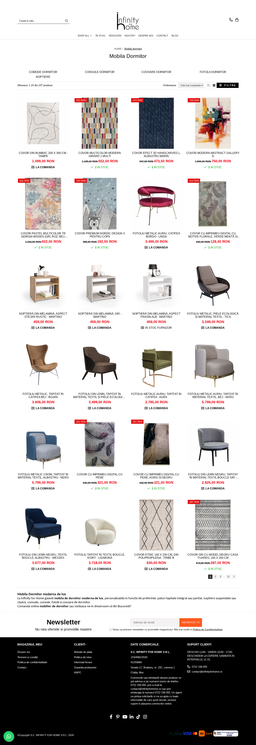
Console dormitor (100, 72)
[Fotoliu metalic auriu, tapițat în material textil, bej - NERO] (212, 364)
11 (228, 576)
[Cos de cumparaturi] (237, 20)
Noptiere (43, 76)
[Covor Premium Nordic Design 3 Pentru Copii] (99, 203)
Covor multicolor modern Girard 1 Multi (100, 155)
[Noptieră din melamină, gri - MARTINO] (99, 283)
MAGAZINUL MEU (29, 644)
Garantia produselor (85, 667)
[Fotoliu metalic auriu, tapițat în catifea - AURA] (156, 364)
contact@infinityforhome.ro (206, 671)
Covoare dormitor (156, 72)
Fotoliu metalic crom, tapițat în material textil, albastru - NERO (43, 476)
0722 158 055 (199, 666)
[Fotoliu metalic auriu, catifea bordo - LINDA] (156, 203)
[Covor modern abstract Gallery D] (212, 123)
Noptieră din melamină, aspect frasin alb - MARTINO (156, 315)
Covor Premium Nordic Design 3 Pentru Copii (100, 235)
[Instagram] (145, 717)
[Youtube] (125, 717)
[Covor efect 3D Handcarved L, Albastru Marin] (156, 123)
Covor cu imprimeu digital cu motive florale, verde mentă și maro (213, 235)
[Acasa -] (128, 21)
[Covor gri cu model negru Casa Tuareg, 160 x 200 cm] (212, 524)
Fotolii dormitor (213, 72)
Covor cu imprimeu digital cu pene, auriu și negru (156, 476)
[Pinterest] (118, 717)
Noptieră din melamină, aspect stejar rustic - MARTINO (43, 315)
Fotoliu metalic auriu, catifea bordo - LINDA (156, 235)
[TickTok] (138, 717)
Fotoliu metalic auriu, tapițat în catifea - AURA (156, 395)
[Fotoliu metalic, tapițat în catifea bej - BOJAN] (43, 364)
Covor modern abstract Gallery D (212, 155)
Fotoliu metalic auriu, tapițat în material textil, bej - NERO (213, 395)
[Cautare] (66, 21)
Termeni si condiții (27, 657)
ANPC (77, 672)
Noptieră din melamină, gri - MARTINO (99, 315)
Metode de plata (83, 651)
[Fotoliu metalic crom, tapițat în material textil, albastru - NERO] (43, 444)
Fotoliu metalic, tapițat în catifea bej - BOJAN (43, 395)
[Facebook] (111, 717)
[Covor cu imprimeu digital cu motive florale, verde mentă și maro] (212, 203)
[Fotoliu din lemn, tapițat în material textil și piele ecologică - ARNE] (99, 364)
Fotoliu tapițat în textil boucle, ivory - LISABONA (99, 556)
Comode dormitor (43, 72)
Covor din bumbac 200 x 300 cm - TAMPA (43, 155)
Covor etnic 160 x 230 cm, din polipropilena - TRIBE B (156, 556)
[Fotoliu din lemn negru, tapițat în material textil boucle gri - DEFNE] (212, 444)
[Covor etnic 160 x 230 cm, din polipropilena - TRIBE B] (156, 524)
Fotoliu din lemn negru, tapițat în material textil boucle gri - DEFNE (213, 476)
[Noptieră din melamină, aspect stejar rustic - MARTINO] (43, 283)
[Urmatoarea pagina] (233, 577)
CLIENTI (79, 644)
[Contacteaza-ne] (231, 20)
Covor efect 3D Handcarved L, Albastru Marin (156, 155)
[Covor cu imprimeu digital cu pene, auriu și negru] (156, 444)
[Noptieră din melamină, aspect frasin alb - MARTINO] (156, 283)
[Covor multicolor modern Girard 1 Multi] (99, 123)
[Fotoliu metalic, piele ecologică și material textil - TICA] (212, 283)
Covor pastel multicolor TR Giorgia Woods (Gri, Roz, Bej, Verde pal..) (43, 235)
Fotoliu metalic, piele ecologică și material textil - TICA (213, 315)
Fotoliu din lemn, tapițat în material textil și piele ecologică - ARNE (99, 395)
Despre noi (23, 651)
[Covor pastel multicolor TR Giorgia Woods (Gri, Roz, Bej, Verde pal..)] (43, 203)
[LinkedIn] (131, 717)
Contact (21, 667)
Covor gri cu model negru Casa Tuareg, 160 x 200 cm (213, 556)
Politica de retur (83, 657)
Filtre (229, 85)
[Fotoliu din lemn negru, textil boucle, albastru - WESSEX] (43, 524)
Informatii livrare (83, 662)
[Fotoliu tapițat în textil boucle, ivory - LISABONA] (99, 524)
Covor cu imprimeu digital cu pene (100, 476)
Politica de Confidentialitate (208, 629)
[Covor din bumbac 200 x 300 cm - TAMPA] (43, 123)
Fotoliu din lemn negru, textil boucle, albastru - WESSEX (43, 556)
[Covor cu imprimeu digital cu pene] (99, 444)
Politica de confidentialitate (32, 662)
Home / (119, 48)
